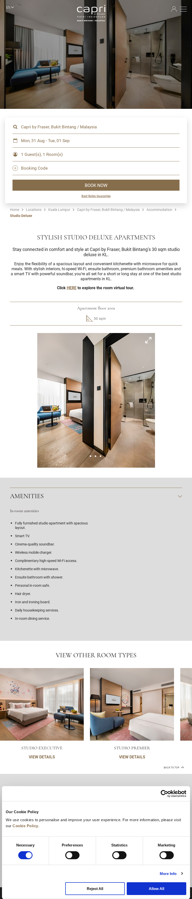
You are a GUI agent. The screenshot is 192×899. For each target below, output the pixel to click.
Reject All (95, 888)
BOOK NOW (96, 185)
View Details (42, 756)
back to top (172, 767)
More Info (168, 873)
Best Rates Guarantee (96, 196)
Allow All (156, 888)
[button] (90, 456)
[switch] (72, 855)
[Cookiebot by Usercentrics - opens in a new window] (164, 793)
